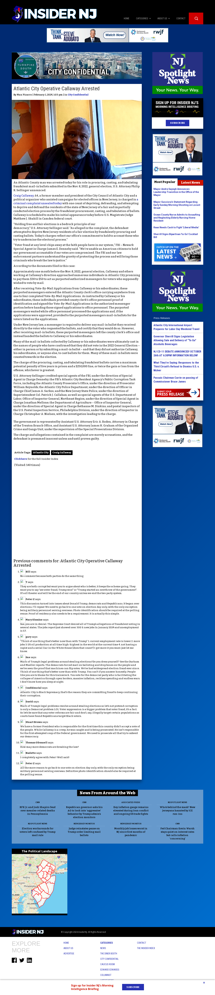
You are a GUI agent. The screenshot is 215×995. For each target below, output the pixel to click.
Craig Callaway (23, 195)
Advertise (68, 953)
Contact (141, 942)
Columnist (105, 975)
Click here (20, 459)
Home (66, 942)
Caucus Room (107, 964)
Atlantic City (41, 452)
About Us (68, 948)
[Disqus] (76, 512)
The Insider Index (146, 948)
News (103, 948)
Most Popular (164, 182)
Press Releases (162, 318)
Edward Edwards (109, 969)
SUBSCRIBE (177, 123)
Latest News (190, 182)
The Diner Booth (108, 953)
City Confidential (78, 94)
